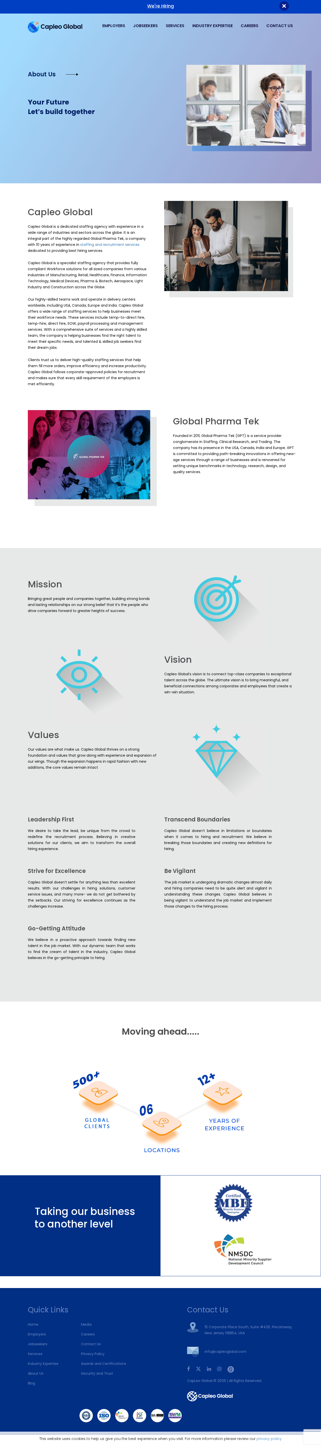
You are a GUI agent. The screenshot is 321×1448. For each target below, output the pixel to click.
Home (33, 1324)
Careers (249, 26)
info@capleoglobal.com (226, 1351)
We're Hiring (160, 6)
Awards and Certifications (103, 1363)
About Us (35, 1373)
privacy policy (269, 1438)
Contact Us (279, 26)
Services (175, 26)
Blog (31, 1383)
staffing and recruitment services (109, 244)
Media (86, 1324)
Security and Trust (97, 1373)
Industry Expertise (212, 26)
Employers (113, 26)
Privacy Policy (93, 1353)
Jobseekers (145, 26)
